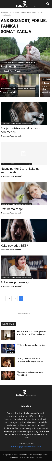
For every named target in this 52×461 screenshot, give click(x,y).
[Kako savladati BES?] (24, 230)
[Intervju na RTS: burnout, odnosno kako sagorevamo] (8, 362)
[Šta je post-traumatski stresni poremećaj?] (24, 113)
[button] (5, 4)
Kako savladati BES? (14, 245)
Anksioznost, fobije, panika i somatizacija (18, 62)
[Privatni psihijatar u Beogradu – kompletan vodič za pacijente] (8, 335)
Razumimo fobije (12, 209)
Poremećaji (14, 12)
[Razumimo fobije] (24, 193)
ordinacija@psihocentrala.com (26, 446)
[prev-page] (3, 298)
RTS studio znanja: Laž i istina (31, 345)
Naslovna (4, 12)
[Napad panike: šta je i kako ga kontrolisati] (24, 153)
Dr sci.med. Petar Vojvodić (11, 136)
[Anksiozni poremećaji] (24, 267)
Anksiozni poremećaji (15, 282)
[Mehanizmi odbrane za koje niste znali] (8, 375)
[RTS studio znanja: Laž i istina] (8, 348)
